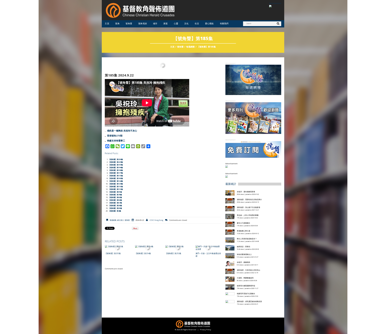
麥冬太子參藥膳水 (243, 223)
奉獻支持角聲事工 (116, 140)
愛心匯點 (209, 23)
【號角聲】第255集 (113, 253)
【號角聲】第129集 (116, 184)
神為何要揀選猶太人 (244, 254)
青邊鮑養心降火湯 (243, 231)
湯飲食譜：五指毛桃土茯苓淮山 (248, 270)
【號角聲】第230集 (116, 159)
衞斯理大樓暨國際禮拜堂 (246, 286)
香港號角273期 (114, 135)
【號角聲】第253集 (173, 253)
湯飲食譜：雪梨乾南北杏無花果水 (249, 199)
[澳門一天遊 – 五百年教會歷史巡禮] (208, 248)
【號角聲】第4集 (115, 211)
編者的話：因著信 (243, 246)
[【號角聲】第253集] (178, 246)
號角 (117, 23)
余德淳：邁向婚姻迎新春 (246, 191)
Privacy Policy (205, 329)
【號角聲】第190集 (116, 170)
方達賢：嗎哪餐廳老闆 (245, 278)
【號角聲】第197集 (116, 165)
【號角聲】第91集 (115, 192)
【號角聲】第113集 (116, 189)
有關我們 (224, 23)
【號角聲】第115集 (116, 186)
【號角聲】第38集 (115, 205)
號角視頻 (142, 23)
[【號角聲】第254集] (147, 246)
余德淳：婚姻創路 (243, 262)
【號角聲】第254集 (143, 253)
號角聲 (129, 23)
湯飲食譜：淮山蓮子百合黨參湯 (248, 207)
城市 (155, 23)
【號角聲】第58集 (115, 200)
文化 (186, 23)
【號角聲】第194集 (116, 167)
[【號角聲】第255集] (117, 246)
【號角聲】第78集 (115, 194)
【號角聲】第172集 (116, 175)
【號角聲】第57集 (115, 203)
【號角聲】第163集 (116, 178)
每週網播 (190, 46)
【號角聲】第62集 (115, 197)
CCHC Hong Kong (156, 220)
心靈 (176, 23)
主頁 (107, 23)
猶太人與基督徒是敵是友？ (247, 238)
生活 (197, 23)
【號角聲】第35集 (115, 208)
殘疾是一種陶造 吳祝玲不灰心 (122, 130)
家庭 (165, 23)
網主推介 (120, 220)
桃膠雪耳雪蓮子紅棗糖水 (246, 293)
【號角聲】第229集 (116, 162)
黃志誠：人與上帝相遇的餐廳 (247, 215)
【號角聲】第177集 (116, 173)
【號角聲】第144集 (116, 181)
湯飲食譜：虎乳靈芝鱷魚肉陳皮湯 (249, 301)
